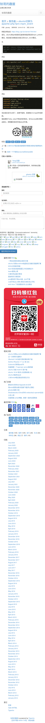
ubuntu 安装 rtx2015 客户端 (17, 370)
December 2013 (13, 651)
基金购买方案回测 (14, 276)
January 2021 (13, 484)
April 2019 (11, 529)
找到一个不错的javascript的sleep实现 (20, 152)
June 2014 (12, 635)
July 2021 (11, 482)
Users (16, 423)
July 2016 (11, 586)
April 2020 (11, 500)
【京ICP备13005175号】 (19, 720)
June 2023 (12, 461)
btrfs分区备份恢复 (14, 266)
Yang (14, 160)
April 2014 (11, 641)
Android (26, 420)
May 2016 (11, 591)
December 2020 (13, 487)
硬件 (25, 435)
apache (23, 142)
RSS (13, 258)
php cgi (17, 142)
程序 (20, 433)
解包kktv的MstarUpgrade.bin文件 (19, 385)
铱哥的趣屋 (7, 4)
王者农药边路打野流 (15, 274)
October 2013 (13, 656)
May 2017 (11, 570)
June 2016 (12, 588)
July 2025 (11, 443)
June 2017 (12, 568)
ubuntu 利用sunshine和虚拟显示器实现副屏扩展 (24, 263)
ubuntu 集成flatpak (14, 375)
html (16, 420)
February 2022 (13, 469)
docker (11, 423)
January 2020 (13, 505)
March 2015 (12, 617)
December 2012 (13, 680)
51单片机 (38, 420)
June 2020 (12, 495)
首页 (4, 21)
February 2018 (13, 552)
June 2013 (12, 664)
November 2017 (13, 560)
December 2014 (13, 622)
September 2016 (14, 581)
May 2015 (11, 612)
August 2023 (12, 458)
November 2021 (13, 471)
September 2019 (14, 515)
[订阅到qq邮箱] (16, 258)
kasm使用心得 (13, 271)
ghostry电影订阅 (13, 390)
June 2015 (12, 609)
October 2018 (13, 542)
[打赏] (16, 131)
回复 (18, 160)
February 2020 (13, 502)
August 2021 (12, 479)
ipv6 (21, 423)
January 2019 (13, 534)
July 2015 (11, 607)
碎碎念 (11, 435)
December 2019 (13, 508)
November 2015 (13, 596)
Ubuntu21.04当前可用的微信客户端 (20, 359)
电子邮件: (4, 200)
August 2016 (12, 583)
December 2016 (13, 573)
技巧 (28, 433)
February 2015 (13, 620)
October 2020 (13, 492)
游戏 (33, 423)
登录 (9, 705)
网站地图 (31, 720)
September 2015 (14, 601)
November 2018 (13, 539)
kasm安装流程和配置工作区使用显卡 (20, 269)
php (13, 142)
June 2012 (12, 690)
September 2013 (14, 659)
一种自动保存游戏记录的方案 (18, 261)
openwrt (25, 418)
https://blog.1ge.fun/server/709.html (24, 32)
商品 (19, 435)
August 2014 (12, 630)
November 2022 (13, 466)
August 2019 (12, 518)
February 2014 (13, 646)
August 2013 (12, 661)
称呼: (3, 190)
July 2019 (11, 521)
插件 (37, 423)
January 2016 (13, 594)
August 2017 (12, 562)
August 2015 (12, 604)
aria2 (20, 420)
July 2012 (11, 687)
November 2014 (13, 625)
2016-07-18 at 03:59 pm (29, 176)
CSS (10, 425)
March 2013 (12, 672)
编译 (29, 423)
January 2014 (13, 648)
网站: (3, 210)
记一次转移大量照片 (15, 356)
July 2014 (11, 633)
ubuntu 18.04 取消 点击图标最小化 (20, 372)
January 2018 (13, 555)
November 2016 (13, 575)
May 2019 (11, 526)
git (25, 423)
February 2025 (13, 450)
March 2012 (12, 693)
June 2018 (12, 547)
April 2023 (11, 463)
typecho (32, 418)
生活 (20, 418)
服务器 (12, 21)
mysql (11, 420)
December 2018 (13, 536)
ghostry (29, 174)
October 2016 (13, 578)
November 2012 (13, 682)
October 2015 (13, 599)
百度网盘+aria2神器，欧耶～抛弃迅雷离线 (22, 398)
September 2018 (14, 544)
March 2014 (12, 643)
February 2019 (13, 531)
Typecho (11, 710)
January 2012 (13, 698)
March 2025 (12, 448)
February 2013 (13, 674)
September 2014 (14, 628)
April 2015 (11, 614)
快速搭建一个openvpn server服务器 (20, 367)
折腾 (37, 418)
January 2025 (13, 453)
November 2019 (13, 510)
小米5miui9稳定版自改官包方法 (19, 377)
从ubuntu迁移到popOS (16, 364)
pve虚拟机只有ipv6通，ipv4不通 (19, 279)
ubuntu (8, 142)
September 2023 (14, 456)
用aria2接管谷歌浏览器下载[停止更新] (21, 387)
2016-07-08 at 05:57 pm (18, 162)
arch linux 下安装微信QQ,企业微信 (20, 284)
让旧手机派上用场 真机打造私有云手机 (21, 282)
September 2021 (14, 476)
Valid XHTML (12, 708)
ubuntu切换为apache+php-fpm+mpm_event (17, 22)
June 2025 (12, 445)
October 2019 (13, 513)
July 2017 (11, 565)
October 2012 (13, 685)
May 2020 (11, 497)
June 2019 (12, 523)
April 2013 (11, 669)
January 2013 (13, 677)
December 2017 (13, 557)
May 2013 (11, 667)
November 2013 (13, 654)
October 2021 (13, 474)
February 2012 (13, 695)
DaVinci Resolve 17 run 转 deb (18, 362)
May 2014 (11, 638)
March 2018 (12, 549)
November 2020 (13, 489)
